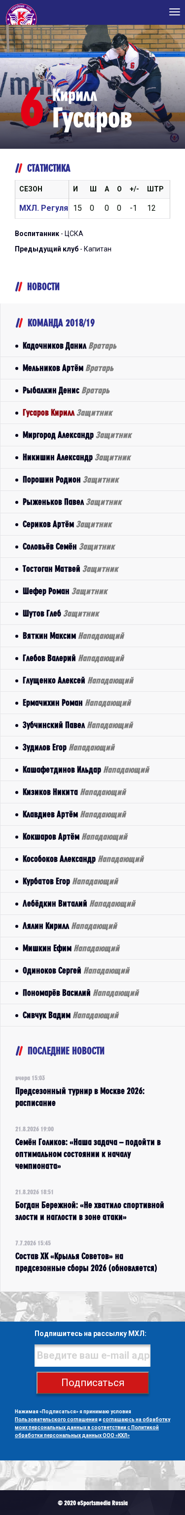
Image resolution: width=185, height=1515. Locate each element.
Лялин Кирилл (70, 925)
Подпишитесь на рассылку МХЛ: (91, 1333)
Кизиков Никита (74, 791)
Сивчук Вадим (70, 1015)
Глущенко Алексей (78, 680)
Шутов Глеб (61, 613)
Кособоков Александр (83, 858)
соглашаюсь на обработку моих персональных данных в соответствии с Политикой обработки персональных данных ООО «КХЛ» (92, 1427)
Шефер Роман (65, 591)
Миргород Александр (77, 434)
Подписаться (92, 1383)
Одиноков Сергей (76, 970)
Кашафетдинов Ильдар (86, 769)
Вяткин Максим (73, 635)
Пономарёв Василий (81, 992)
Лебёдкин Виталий (79, 903)
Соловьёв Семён (68, 546)
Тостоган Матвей (70, 568)
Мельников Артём (68, 367)
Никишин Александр (76, 457)
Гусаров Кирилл (67, 412)
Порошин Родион (70, 479)
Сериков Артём (67, 524)
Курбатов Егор (70, 881)
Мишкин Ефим (71, 948)
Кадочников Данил (69, 345)
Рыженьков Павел (72, 501)
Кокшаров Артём (75, 836)
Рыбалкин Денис (66, 390)
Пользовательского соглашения (56, 1419)
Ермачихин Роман (77, 702)
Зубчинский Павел (78, 724)
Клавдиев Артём (74, 814)
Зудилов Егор (68, 747)
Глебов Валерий (73, 658)
